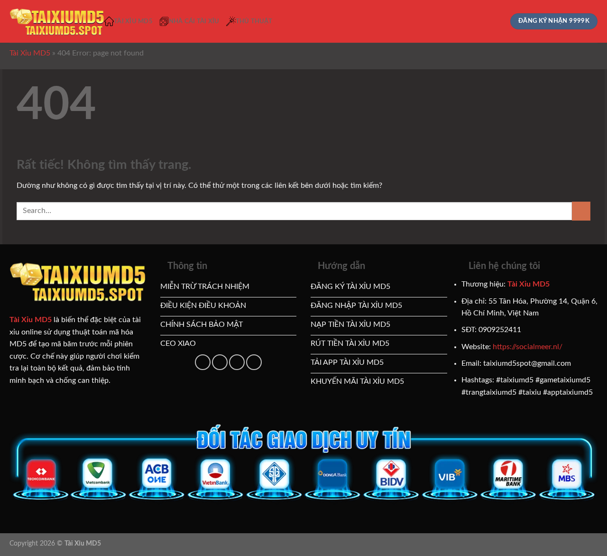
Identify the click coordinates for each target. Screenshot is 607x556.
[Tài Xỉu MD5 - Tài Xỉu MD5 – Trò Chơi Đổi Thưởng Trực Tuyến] (56, 21)
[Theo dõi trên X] (203, 362)
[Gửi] (581, 211)
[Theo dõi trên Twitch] (254, 362)
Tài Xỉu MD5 (133, 21)
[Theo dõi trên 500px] (237, 362)
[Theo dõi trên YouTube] (220, 362)
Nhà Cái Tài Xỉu (194, 21)
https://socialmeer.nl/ (527, 347)
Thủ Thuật (254, 21)
